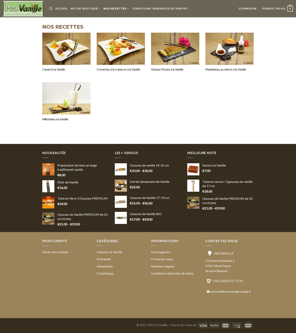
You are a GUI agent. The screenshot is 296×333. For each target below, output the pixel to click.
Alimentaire (105, 266)
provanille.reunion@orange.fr (231, 291)
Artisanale (104, 259)
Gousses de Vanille (109, 252)
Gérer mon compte (55, 252)
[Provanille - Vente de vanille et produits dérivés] (23, 9)
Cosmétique (105, 273)
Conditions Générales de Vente (172, 273)
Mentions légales (163, 266)
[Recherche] (50, 8)
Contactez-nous (162, 259)
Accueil (61, 8)
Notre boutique (84, 8)
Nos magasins (160, 252)
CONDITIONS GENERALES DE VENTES (159, 8)
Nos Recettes (114, 8)
